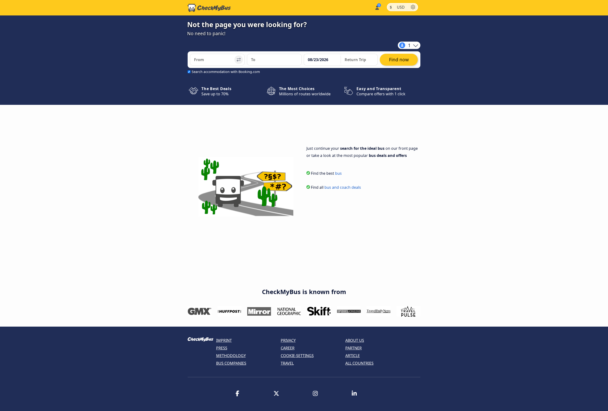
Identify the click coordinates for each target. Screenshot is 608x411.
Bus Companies (231, 363)
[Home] (209, 8)
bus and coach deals (342, 187)
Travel (287, 363)
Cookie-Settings (297, 355)
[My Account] (377, 7)
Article (352, 355)
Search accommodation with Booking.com (226, 71)
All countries (359, 363)
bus (338, 173)
